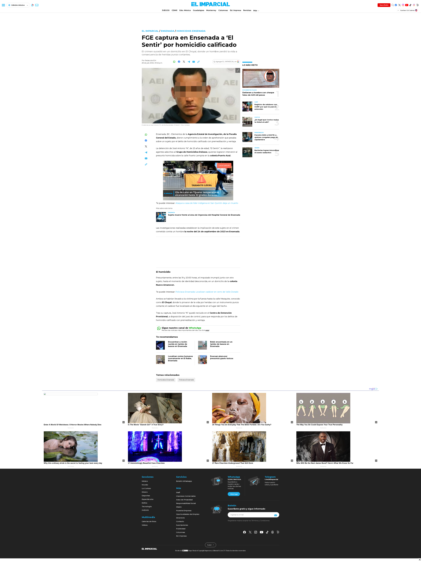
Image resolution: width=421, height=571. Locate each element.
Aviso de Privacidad (184, 500)
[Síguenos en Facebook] (396, 4)
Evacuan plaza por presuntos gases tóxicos (221, 357)
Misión (179, 507)
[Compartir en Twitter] (184, 62)
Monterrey (211, 10)
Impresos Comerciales (186, 496)
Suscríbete (384, 5)
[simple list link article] (260, 79)
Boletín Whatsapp (184, 481)
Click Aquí (234, 494)
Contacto (180, 521)
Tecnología (147, 506)
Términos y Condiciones (260, 521)
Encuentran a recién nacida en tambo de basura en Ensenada (177, 344)
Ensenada (167, 31)
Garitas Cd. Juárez (407, 10)
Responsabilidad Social (186, 503)
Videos (145, 525)
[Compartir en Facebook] (179, 62)
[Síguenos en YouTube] (407, 4)
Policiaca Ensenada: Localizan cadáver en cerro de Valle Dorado (207, 292)
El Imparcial (150, 31)
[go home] (149, 548)
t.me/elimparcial (271, 479)
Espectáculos (147, 499)
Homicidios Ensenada (190, 31)
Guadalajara (198, 10)
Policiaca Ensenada (186, 380)
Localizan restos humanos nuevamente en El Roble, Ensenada (180, 358)
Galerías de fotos (149, 521)
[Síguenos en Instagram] (403, 4)
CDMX (174, 10)
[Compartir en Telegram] (188, 62)
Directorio (180, 518)
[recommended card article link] (161, 217)
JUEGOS (165, 10)
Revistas (247, 10)
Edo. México (185, 10)
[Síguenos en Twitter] (399, 4)
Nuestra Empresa (183, 511)
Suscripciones (182, 525)
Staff (178, 492)
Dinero (145, 492)
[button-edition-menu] (398, 10)
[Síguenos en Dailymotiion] (278, 532)
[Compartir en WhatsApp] (174, 62)
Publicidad (180, 529)
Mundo (145, 485)
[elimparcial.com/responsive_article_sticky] (419, 559)
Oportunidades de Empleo (187, 514)
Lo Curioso (146, 488)
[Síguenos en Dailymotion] (417, 4)
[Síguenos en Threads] (414, 4)
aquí (207, 330)
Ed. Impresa (235, 10)
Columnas (223, 10)
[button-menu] (3, 5)
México (145, 481)
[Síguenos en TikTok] (410, 4)
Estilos (144, 503)
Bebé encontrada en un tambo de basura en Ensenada (221, 344)
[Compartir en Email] (193, 62)
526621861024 (234, 479)
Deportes (146, 496)
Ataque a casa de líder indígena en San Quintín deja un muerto (207, 203)
